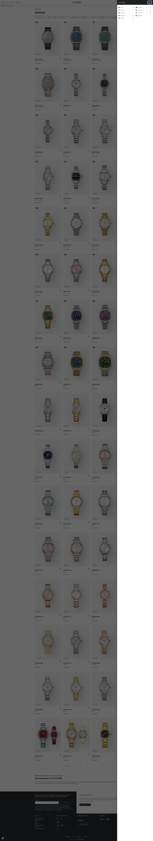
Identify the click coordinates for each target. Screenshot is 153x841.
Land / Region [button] (122, 2)
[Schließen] (150, 2)
